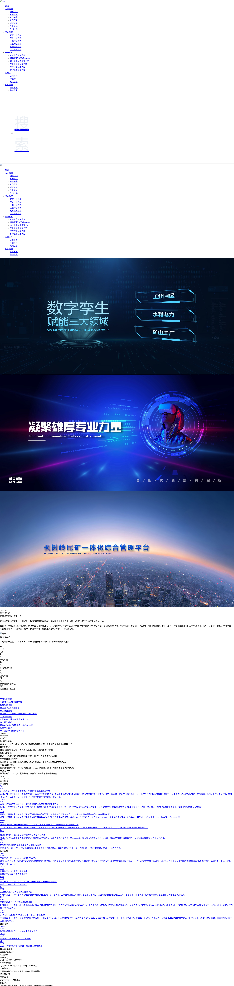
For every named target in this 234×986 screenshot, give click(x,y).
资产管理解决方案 (17, 67)
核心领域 (9, 32)
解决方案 (9, 52)
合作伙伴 (14, 29)
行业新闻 (14, 79)
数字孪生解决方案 (17, 70)
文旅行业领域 (15, 35)
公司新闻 (14, 76)
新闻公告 (9, 73)
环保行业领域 (15, 41)
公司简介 (14, 12)
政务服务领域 (15, 47)
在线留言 (14, 90)
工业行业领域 (15, 44)
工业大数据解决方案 (18, 64)
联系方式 (14, 88)
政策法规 (14, 82)
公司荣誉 (14, 17)
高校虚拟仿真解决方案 (19, 61)
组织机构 (14, 23)
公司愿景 (14, 20)
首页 (7, 6)
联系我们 (9, 85)
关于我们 (9, 9)
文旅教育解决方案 (17, 55)
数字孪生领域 (15, 50)
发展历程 (14, 15)
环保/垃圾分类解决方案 (20, 58)
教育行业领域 (15, 38)
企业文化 (14, 26)
